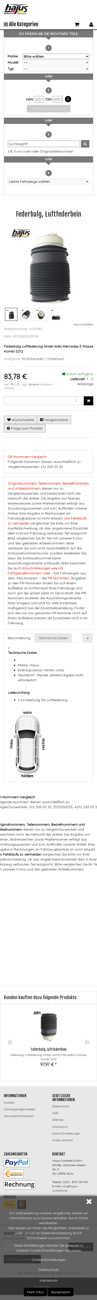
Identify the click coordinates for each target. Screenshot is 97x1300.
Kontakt (9, 1102)
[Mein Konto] (91, 23)
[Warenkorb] (77, 23)
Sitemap (57, 1120)
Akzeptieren (60, 1292)
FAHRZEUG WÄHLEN (48, 108)
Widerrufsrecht (62, 1140)
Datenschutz (48, 1269)
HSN (30, 99)
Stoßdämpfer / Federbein (43, 358)
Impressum (49, 1280)
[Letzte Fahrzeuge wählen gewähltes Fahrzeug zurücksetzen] (48, 181)
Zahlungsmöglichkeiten (20, 1109)
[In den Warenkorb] (88, 400)
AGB (55, 1113)
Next (87, 1042)
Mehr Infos (35, 1292)
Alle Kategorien (23, 24)
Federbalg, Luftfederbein (48, 1049)
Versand (33, 384)
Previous (10, 1042)
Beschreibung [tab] (19, 638)
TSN (49, 99)
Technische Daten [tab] (53, 638)
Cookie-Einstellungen (49, 1259)
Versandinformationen (19, 1116)
